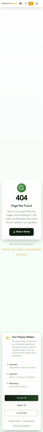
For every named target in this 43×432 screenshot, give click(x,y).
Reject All (21, 405)
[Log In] (26, 3)
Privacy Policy (14, 421)
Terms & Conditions (21, 426)
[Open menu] (36, 3)
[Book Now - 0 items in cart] (30, 3)
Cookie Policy (28, 421)
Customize (21, 413)
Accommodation (33, 249)
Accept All (21, 398)
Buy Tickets (17, 249)
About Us (6, 249)
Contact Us (21, 254)
